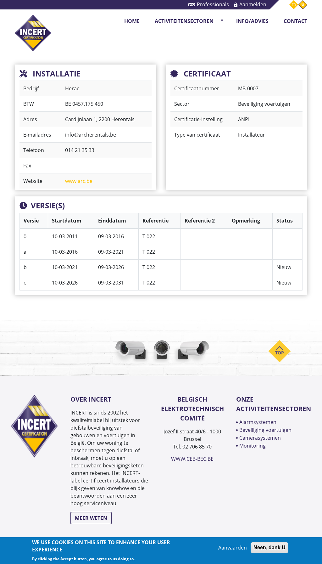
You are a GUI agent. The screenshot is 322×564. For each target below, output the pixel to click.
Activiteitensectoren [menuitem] (180, 23)
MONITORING (253, 445)
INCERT (33, 21)
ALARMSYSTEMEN (257, 422)
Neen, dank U (269, 547)
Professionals (213, 4)
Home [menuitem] (132, 21)
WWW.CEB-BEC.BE (192, 458)
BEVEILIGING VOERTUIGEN (265, 429)
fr (294, 4)
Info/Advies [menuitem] (252, 21)
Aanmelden (252, 4)
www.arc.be (78, 181)
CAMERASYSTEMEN (260, 437)
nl (303, 4)
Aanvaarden (232, 547)
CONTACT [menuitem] (295, 21)
